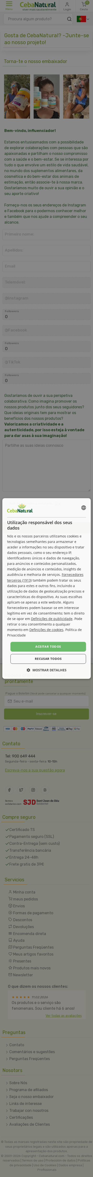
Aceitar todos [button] (48, 646)
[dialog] (46, 588)
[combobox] (83, 507)
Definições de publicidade (51, 619)
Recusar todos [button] (48, 659)
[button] (47, 670)
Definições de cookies (46, 630)
